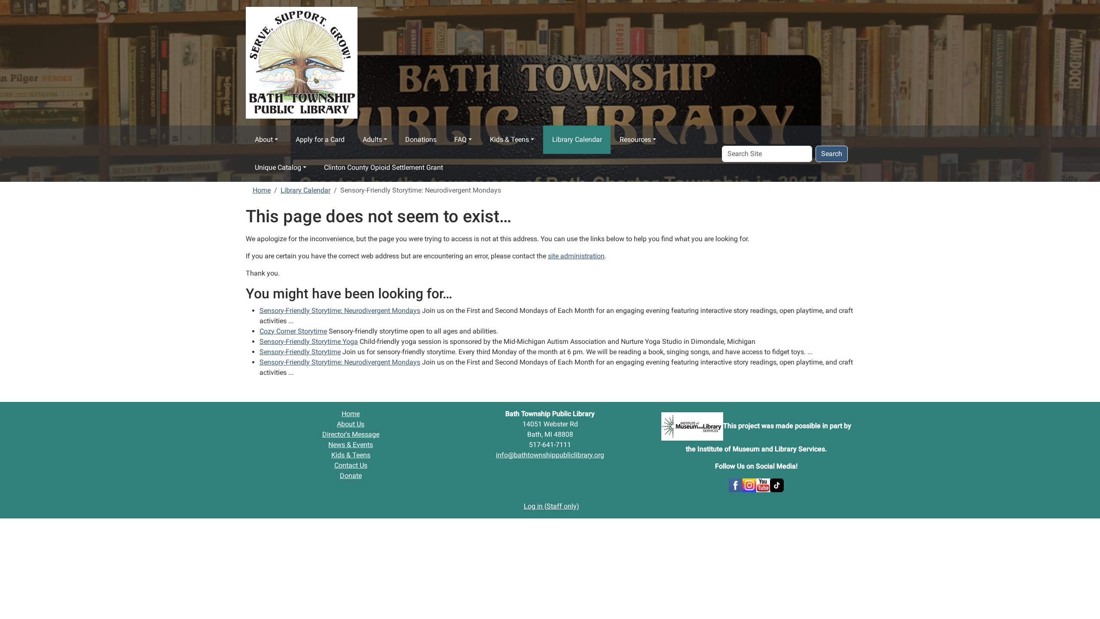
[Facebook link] (735, 485)
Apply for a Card (320, 139)
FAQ (460, 139)
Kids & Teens (509, 139)
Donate (351, 476)
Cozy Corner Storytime (293, 331)
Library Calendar (577, 139)
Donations (421, 139)
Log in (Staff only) (551, 506)
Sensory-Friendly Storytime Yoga (309, 341)
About (264, 139)
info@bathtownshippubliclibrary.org (550, 455)
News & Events (350, 445)
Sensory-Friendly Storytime (300, 352)
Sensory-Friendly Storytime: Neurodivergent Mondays (340, 310)
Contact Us (350, 465)
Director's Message (350, 434)
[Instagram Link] (749, 485)
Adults (372, 139)
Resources (635, 139)
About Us (350, 424)
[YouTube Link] (763, 485)
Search (831, 154)
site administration (576, 256)
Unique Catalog (278, 167)
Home (262, 190)
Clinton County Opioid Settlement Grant (383, 167)
